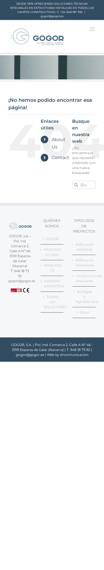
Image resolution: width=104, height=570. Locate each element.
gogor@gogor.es (52, 16)
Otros (84, 312)
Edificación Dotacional (84, 262)
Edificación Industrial (84, 246)
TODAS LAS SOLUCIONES (52, 302)
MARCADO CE (52, 267)
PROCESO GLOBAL (52, 252)
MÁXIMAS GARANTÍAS (52, 283)
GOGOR (52, 239)
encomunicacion (74, 355)
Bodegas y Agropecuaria (84, 297)
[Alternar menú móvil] (93, 29)
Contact (60, 157)
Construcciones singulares (84, 278)
